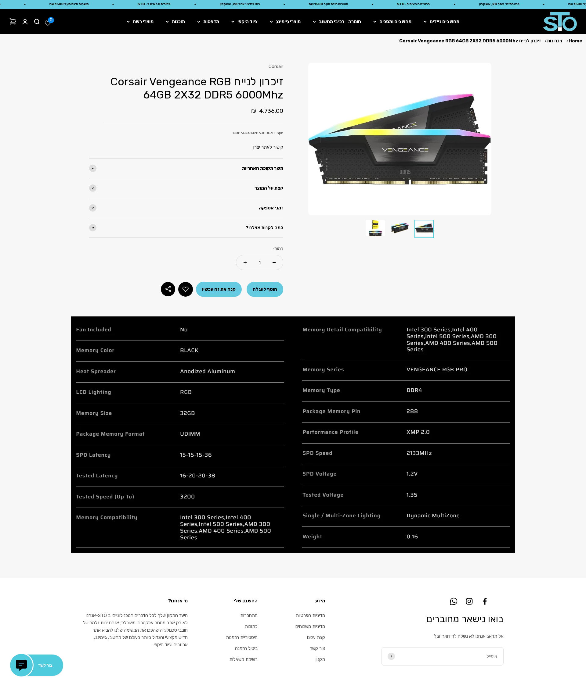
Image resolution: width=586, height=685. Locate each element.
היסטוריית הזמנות (242, 637)
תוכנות (178, 21)
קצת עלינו (316, 637)
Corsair (276, 66)
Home (575, 41)
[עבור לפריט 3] (375, 229)
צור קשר (317, 648)
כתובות (251, 626)
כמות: (278, 249)
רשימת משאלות (243, 659)
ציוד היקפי (247, 21)
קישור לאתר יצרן (268, 147)
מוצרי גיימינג (288, 21)
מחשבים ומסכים (395, 21)
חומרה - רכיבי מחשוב (340, 21)
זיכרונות (555, 41)
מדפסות (211, 21)
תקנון (320, 659)
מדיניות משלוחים (310, 626)
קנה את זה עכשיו (219, 289)
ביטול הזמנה (246, 648)
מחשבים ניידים (444, 21)
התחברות (249, 615)
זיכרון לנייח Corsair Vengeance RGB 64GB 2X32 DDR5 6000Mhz (470, 41)
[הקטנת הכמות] (274, 262)
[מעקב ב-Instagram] (469, 601)
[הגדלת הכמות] (245, 262)
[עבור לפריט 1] (424, 229)
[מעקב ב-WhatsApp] (454, 601)
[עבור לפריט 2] (400, 229)
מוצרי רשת (143, 21)
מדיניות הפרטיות (310, 615)
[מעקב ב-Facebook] (485, 601)
